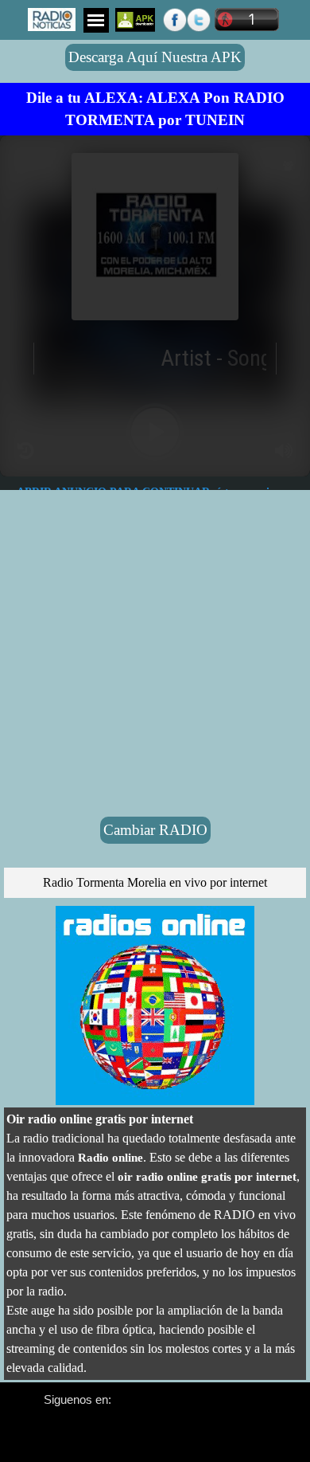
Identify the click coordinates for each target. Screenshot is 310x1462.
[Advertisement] (155, 330)
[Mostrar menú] (95, 20)
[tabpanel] (155, 109)
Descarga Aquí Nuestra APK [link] (155, 57)
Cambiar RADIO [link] (155, 829)
